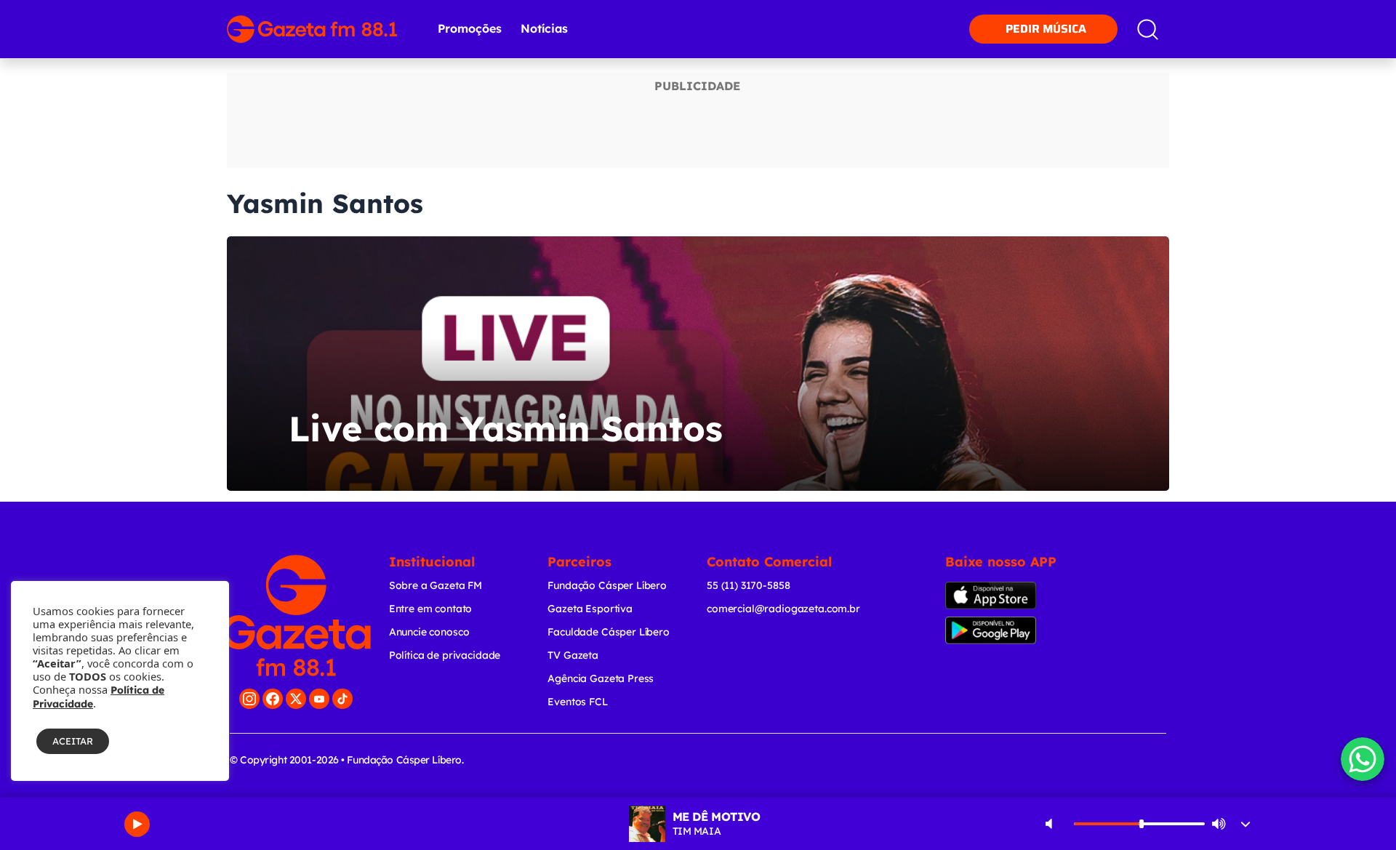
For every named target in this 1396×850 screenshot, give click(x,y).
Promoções (470, 28)
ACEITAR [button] (72, 741)
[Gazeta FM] (296, 615)
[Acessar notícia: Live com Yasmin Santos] (698, 363)
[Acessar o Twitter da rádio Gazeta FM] (295, 698)
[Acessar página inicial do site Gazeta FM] (312, 29)
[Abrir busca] (1147, 29)
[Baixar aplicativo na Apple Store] (1013, 595)
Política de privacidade (445, 655)
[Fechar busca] (1339, 14)
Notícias (544, 28)
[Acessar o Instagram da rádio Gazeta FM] (249, 698)
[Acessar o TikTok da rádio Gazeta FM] (342, 698)
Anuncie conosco (429, 631)
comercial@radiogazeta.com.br (783, 608)
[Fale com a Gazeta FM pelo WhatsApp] (1362, 759)
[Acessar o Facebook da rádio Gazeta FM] (272, 698)
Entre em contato (431, 608)
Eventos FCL (577, 701)
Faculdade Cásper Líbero (608, 631)
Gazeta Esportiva (590, 608)
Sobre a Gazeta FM (435, 585)
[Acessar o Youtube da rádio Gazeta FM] (319, 699)
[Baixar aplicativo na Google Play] (1016, 630)
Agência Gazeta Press (600, 678)
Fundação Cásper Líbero (607, 585)
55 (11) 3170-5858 (748, 585)
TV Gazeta (572, 655)
